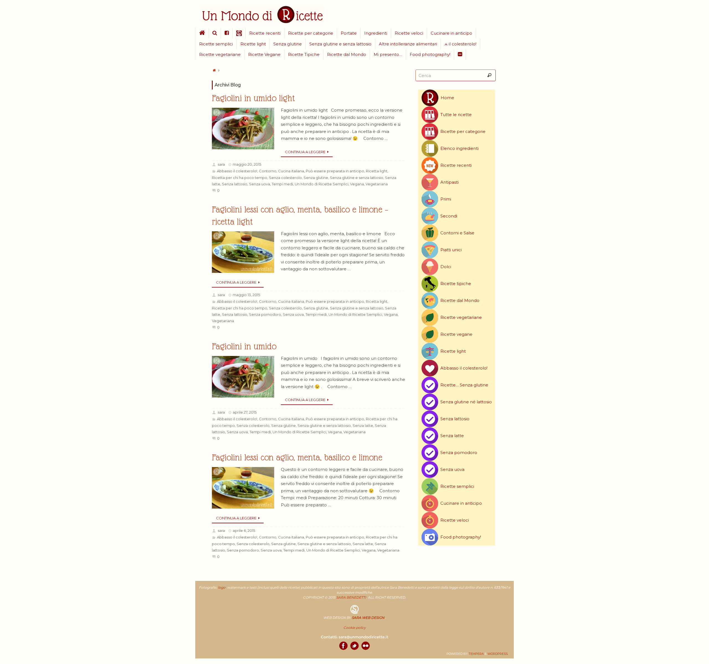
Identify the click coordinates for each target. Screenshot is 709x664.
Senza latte (363, 425)
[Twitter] (354, 646)
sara (221, 164)
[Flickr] (365, 646)
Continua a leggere (305, 152)
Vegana (357, 184)
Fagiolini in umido (244, 346)
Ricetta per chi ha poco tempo (239, 177)
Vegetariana (377, 184)
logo (221, 587)
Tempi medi (282, 184)
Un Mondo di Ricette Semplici (321, 184)
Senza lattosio (234, 184)
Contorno (267, 171)
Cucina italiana (291, 171)
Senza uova (259, 184)
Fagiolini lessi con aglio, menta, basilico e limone (297, 457)
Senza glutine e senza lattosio (356, 177)
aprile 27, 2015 (244, 412)
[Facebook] (343, 646)
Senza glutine (316, 177)
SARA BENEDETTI (351, 597)
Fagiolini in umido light (253, 98)
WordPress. (497, 654)
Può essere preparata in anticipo (335, 171)
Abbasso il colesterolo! (237, 171)
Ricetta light (376, 171)
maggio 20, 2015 (247, 164)
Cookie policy (354, 627)
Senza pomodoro (265, 314)
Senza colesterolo (285, 177)
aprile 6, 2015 (244, 530)
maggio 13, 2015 (246, 295)
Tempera (476, 654)
